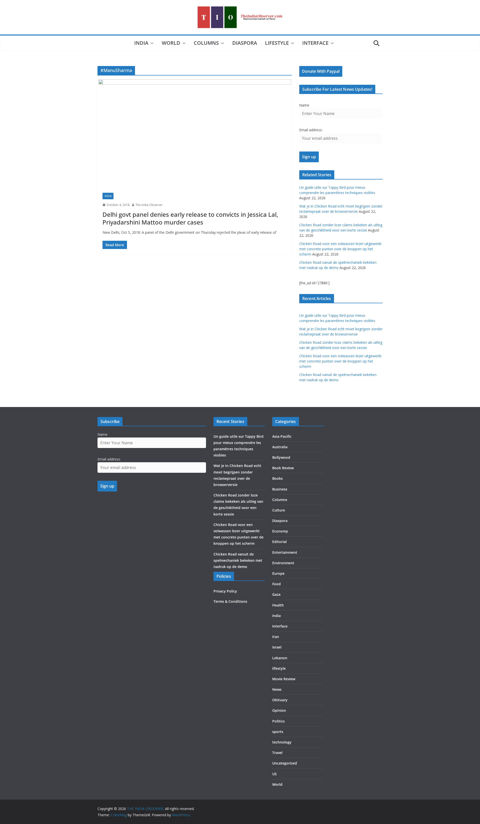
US (274, 774)
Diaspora (244, 43)
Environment (283, 562)
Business (279, 489)
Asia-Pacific (282, 436)
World (171, 43)
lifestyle (277, 43)
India (141, 43)
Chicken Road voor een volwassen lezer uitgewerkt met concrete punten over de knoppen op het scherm (340, 248)
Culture (278, 510)
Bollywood (281, 457)
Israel (277, 647)
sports (277, 731)
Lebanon (279, 658)
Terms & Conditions (230, 601)
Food (276, 584)
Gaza (276, 594)
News (277, 689)
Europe (278, 573)
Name (304, 105)
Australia (280, 446)
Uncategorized (284, 763)
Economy (280, 531)
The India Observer (149, 205)
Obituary (280, 700)
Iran (275, 636)
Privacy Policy (225, 591)
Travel (277, 752)
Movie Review (283, 678)
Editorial (279, 541)
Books (277, 478)
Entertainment (284, 552)
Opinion (279, 710)
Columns (206, 43)
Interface (315, 43)
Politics (278, 721)
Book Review (283, 468)
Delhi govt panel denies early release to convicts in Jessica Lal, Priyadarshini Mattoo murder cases (190, 218)
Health (278, 605)
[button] (151, 43)
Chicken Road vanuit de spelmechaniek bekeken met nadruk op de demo (238, 560)
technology (282, 742)
